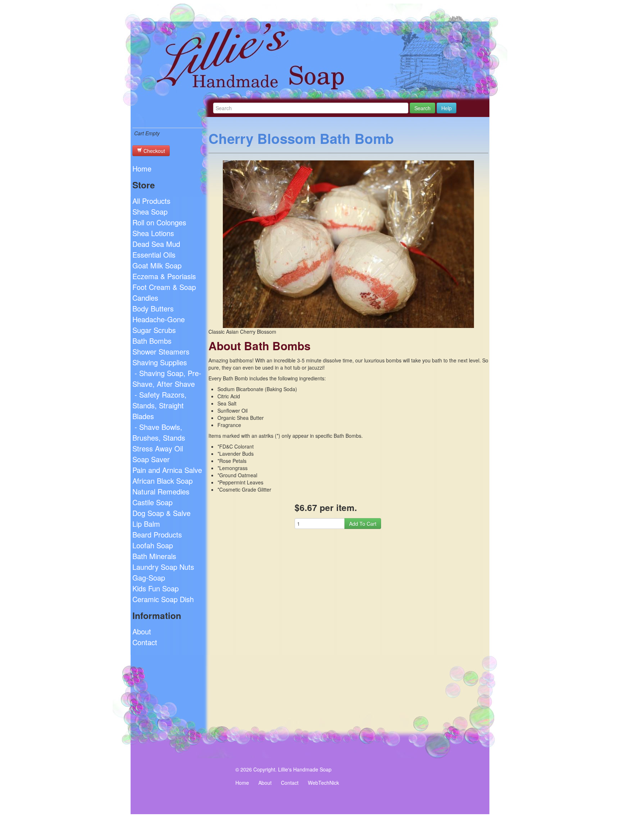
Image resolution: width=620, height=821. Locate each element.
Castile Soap (152, 502)
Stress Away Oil (157, 448)
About (141, 631)
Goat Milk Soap (157, 265)
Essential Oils (153, 254)
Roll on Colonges (159, 222)
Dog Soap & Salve (161, 513)
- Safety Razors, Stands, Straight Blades (159, 405)
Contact (144, 642)
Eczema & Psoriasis (164, 276)
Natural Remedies (160, 491)
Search (422, 108)
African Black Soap (162, 480)
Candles (145, 297)
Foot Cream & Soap (164, 287)
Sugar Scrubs (154, 330)
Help (446, 108)
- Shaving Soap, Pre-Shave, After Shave (166, 378)
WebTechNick (323, 782)
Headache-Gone (158, 319)
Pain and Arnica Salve (167, 470)
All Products (151, 201)
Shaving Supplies (159, 362)
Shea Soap (150, 211)
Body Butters (153, 308)
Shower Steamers (160, 351)
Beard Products (157, 534)
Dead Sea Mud (156, 244)
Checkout (153, 150)
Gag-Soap (148, 577)
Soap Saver (151, 459)
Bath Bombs (152, 341)
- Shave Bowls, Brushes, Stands (158, 432)
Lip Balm (146, 524)
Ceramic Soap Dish (163, 599)
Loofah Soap (152, 545)
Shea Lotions (153, 233)
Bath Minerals (154, 556)
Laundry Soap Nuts (163, 567)
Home (141, 168)
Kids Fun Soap (155, 588)
